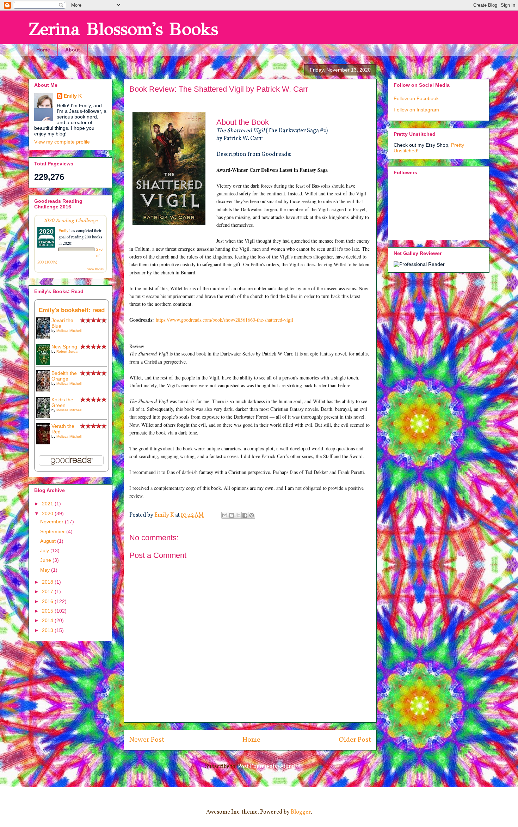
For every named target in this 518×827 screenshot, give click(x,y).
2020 (48, 513)
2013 (48, 630)
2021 (48, 503)
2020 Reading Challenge (70, 220)
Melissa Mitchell (68, 331)
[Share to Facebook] (244, 515)
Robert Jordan (68, 351)
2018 (48, 582)
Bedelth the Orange (64, 376)
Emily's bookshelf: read (72, 310)
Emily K (73, 96)
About (72, 50)
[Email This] (224, 515)
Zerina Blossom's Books (123, 29)
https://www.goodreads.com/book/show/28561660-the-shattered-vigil (224, 319)
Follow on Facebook (416, 98)
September (53, 531)
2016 (48, 601)
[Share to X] (238, 515)
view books (95, 268)
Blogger (301, 812)
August (48, 541)
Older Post (355, 739)
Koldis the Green (62, 402)
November (52, 521)
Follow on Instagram (416, 110)
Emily (63, 230)
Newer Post (146, 739)
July (45, 550)
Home (43, 50)
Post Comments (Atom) (266, 767)
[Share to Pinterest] (251, 515)
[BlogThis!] (231, 515)
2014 (48, 620)
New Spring (64, 346)
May (45, 570)
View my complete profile (62, 142)
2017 (48, 591)
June (46, 560)
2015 (48, 611)
